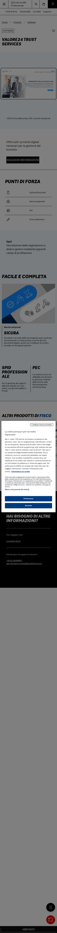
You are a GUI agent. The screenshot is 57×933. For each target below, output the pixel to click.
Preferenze (28, 499)
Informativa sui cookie (20, 471)
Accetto (28, 505)
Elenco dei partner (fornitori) (17, 489)
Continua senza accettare (42, 424)
